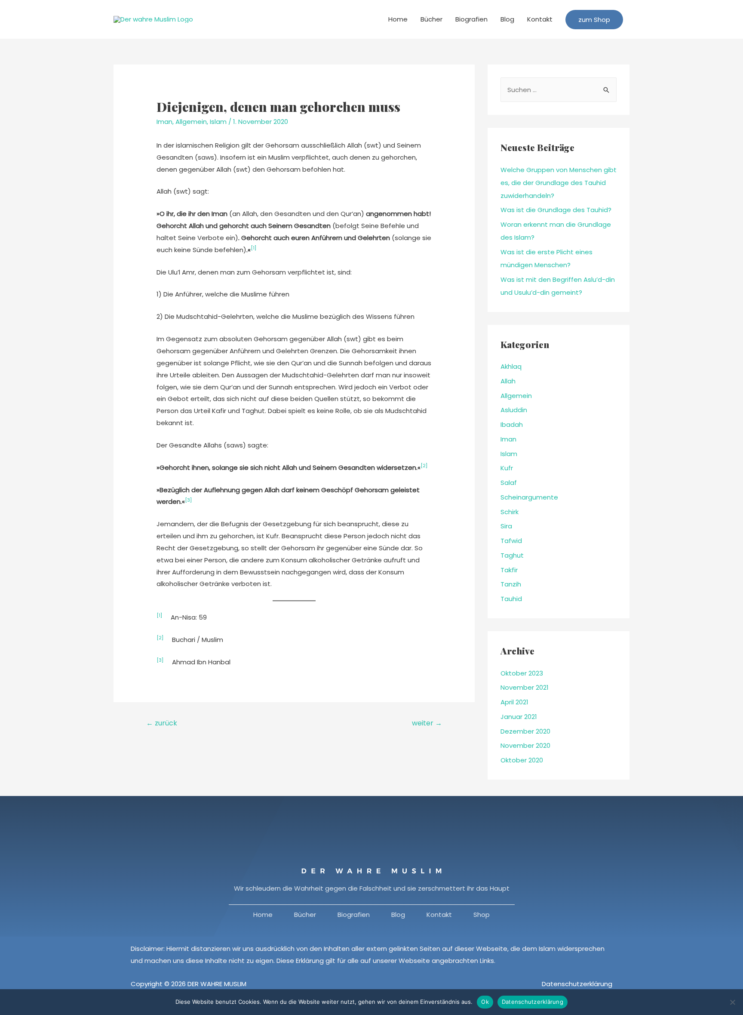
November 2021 (524, 687)
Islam (218, 121)
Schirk (509, 511)
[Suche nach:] (558, 89)
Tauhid (511, 598)
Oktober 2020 (521, 760)
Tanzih (510, 584)
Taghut (512, 555)
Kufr (506, 467)
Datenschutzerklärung (577, 983)
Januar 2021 (518, 716)
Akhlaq (511, 366)
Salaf (508, 482)
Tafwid (511, 540)
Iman (164, 121)
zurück (161, 723)
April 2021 (514, 701)
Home (398, 19)
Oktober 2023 (521, 673)
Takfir (509, 569)
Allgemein (191, 121)
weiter (427, 723)
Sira (506, 526)
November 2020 (525, 745)
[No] (732, 1002)
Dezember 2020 (525, 731)
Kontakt (540, 19)
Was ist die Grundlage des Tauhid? (555, 209)
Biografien (471, 19)
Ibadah (511, 424)
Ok (485, 1001)
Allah (508, 381)
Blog (507, 19)
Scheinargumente (529, 497)
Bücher (431, 19)
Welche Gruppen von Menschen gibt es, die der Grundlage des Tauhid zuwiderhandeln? (558, 182)
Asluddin (513, 409)
